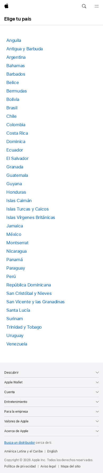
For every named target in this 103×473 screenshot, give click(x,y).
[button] (84, 6)
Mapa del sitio (71, 466)
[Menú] (96, 6)
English (52, 451)
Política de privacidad (20, 466)
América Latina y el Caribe (23, 451)
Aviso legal (48, 466)
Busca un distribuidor (19, 443)
